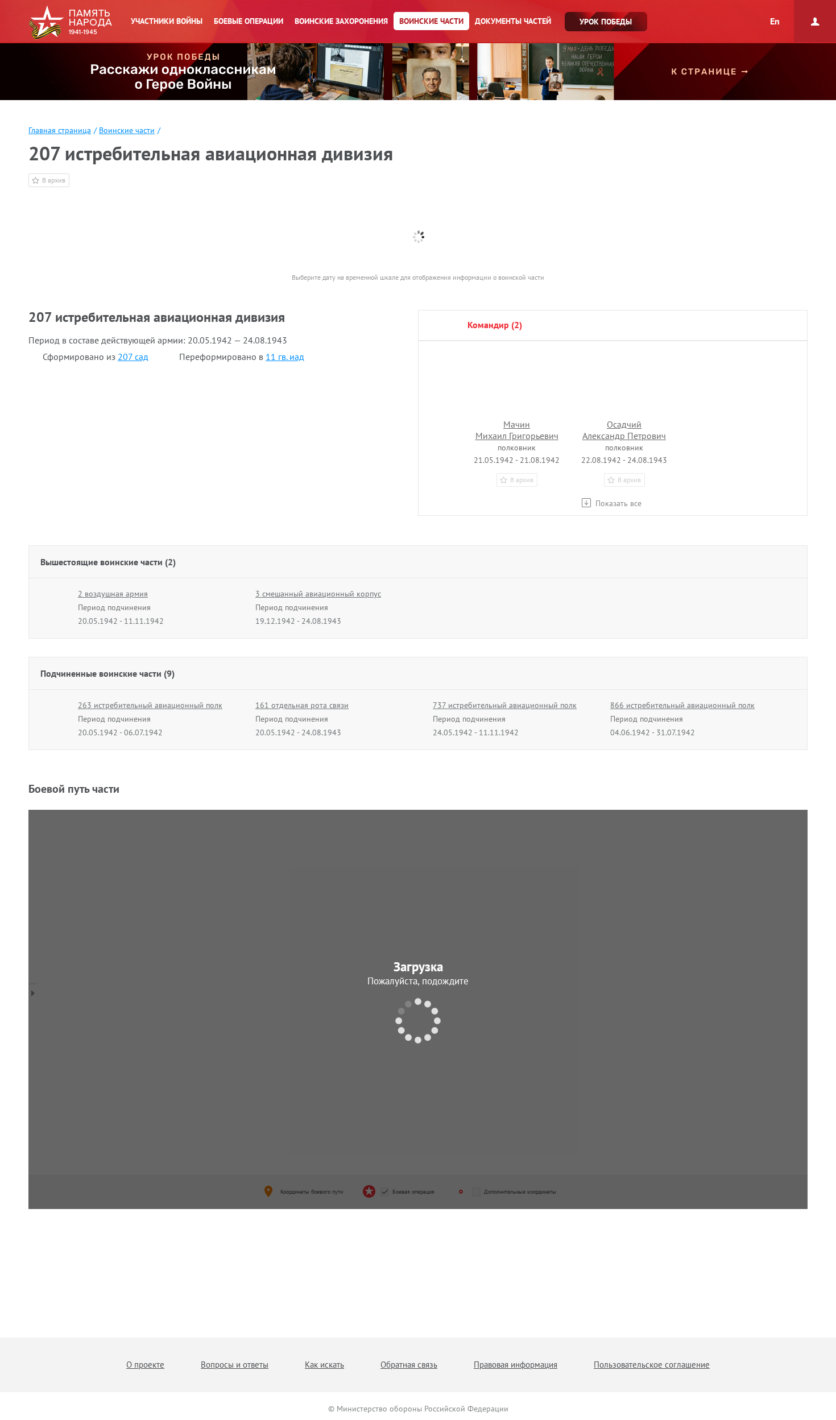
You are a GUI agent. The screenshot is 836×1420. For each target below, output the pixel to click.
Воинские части (127, 130)
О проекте (145, 1364)
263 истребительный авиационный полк (150, 705)
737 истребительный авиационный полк (505, 705)
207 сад (133, 356)
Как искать (324, 1364)
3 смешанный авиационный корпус (318, 594)
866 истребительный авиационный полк (682, 705)
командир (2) (494, 324)
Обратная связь (408, 1364)
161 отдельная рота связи (302, 705)
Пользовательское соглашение (652, 1364)
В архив (53, 180)
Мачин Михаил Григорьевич (516, 430)
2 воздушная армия (113, 594)
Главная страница (59, 130)
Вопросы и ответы (234, 1364)
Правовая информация (515, 1364)
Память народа (70, 23)
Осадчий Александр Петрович (624, 430)
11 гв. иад (285, 356)
